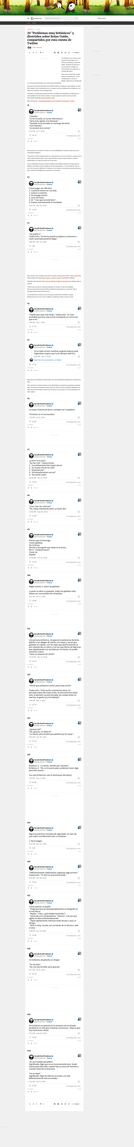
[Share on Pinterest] (58, 52)
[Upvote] (29, 52)
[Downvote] (33, 52)
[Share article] (79, 109)
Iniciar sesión (102, 18)
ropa (57, 278)
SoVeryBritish (30, 138)
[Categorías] (28, 18)
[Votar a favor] (28, 141)
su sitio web (77, 276)
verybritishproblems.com (46, 101)
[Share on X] (61, 52)
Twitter (72, 101)
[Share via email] (65, 52)
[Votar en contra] (31, 141)
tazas (48, 278)
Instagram (65, 101)
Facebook (58, 101)
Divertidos (30, 29)
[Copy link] (69, 52)
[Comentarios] (40, 52)
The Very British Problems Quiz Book (57, 281)
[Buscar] (76, 18)
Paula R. (34, 47)
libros (44, 278)
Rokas (40, 47)
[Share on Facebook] (54, 52)
